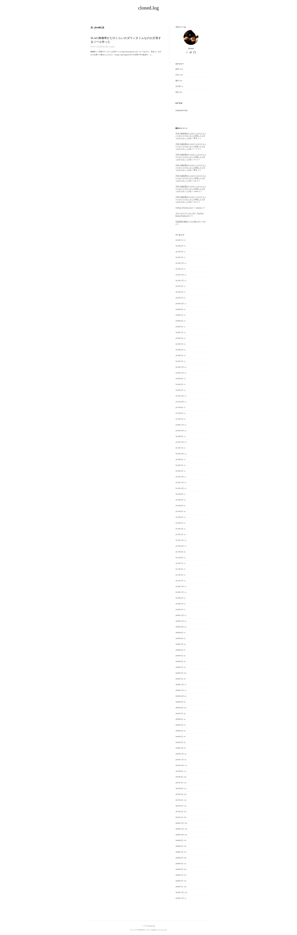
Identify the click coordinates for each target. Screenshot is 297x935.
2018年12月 (179, 367)
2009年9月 (179, 632)
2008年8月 (179, 707)
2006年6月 (179, 858)
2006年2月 (179, 881)
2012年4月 (179, 517)
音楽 (177, 92)
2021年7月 (179, 286)
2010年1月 (179, 609)
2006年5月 (179, 863)
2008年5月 (179, 725)
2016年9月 (179, 436)
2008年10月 (179, 696)
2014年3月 (179, 465)
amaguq (198, 207)
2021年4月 (179, 292)
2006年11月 (179, 829)
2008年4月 (179, 731)
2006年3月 (179, 875)
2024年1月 (179, 240)
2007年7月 (179, 782)
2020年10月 (179, 303)
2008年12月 (179, 684)
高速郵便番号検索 (181, 110)
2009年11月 (179, 621)
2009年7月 (179, 644)
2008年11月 (179, 690)
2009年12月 (179, 615)
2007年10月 (179, 765)
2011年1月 (179, 580)
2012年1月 (179, 534)
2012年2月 (179, 529)
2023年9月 (179, 246)
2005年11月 (179, 898)
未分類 (178, 86)
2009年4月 (179, 661)
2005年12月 (179, 892)
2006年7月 (179, 852)
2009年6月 (179, 650)
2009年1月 (179, 679)
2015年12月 (179, 442)
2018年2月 (179, 390)
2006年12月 (179, 823)
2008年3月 (179, 736)
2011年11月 (179, 540)
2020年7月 (179, 315)
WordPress (141, 930)
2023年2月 (179, 257)
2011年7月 (179, 563)
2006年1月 (179, 886)
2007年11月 (179, 759)
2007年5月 (179, 794)
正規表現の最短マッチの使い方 (187, 221)
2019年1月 (179, 361)
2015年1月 (179, 448)
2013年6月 (179, 494)
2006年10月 (179, 834)
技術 (177, 69)
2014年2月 (179, 471)
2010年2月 (179, 604)
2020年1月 (179, 332)
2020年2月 (179, 326)
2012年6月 (179, 505)
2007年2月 (179, 811)
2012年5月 (179, 511)
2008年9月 (179, 702)
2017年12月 (179, 396)
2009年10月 (179, 627)
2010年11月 (179, 592)
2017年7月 (179, 419)
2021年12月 (179, 275)
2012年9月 (179, 500)
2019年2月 (179, 355)
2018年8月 (179, 378)
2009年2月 (179, 673)
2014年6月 (179, 459)
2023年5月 (179, 251)
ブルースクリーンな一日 (185, 213)
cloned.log (148, 8)
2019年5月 (179, 344)
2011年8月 (179, 557)
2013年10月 (179, 488)
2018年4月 (179, 384)
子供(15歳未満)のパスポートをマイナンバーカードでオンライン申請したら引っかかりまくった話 (190, 135)
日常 (177, 75)
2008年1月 (179, 748)
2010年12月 (179, 586)
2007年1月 (179, 817)
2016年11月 (179, 425)
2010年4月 (179, 598)
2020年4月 (179, 321)
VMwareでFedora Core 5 (184, 207)
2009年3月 (179, 667)
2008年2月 (179, 742)
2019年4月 (179, 349)
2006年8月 (179, 846)
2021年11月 (179, 280)
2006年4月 (179, 869)
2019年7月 (179, 338)
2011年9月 (179, 552)
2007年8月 (179, 777)
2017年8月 (179, 413)
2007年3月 (179, 806)
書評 (177, 80)
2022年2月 (179, 269)
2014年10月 (179, 453)
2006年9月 (179, 840)
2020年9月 (179, 309)
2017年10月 (179, 402)
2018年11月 (179, 373)
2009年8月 (179, 638)
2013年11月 (179, 482)
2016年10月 (179, 430)
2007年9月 (179, 771)
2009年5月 (179, 655)
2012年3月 (179, 523)
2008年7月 (179, 713)
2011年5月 (179, 569)
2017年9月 (179, 407)
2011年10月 (179, 546)
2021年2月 (179, 298)
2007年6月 (179, 788)
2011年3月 (179, 575)
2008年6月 (179, 719)
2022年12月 (179, 263)
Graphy (153, 930)
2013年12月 (179, 476)
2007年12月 (179, 754)
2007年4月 (179, 800)
